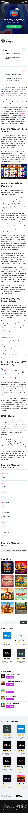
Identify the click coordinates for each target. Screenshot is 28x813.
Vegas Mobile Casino (21, 767)
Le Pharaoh (9, 689)
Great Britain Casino (21, 641)
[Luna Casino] (7, 656)
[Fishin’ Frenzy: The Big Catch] (3, 677)
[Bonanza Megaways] (3, 699)
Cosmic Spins (7, 784)
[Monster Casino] (7, 639)
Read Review (10, 677)
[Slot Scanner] (5, 2)
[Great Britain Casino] (21, 639)
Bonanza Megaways (11, 696)
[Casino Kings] (21, 656)
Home (3, 36)
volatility (11, 382)
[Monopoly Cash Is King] (3, 706)
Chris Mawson (9, 41)
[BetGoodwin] (21, 748)
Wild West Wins (21, 784)
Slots (7, 36)
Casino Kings (21, 658)
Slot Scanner (22, 113)
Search (23, 622)
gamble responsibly (21, 807)
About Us (5, 809)
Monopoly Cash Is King (12, 703)
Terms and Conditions (20, 809)
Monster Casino (6, 641)
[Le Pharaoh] (3, 692)
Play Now (14, 26)
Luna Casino (7, 658)
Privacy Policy (11, 809)
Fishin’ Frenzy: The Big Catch (14, 674)
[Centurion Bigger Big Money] (3, 684)
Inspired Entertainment (14, 22)
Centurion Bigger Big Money (14, 681)
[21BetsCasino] (7, 748)
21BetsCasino (7, 750)
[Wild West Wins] (21, 782)
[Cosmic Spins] (7, 782)
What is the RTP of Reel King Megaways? (14, 550)
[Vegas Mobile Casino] (21, 764)
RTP (5, 371)
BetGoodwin (21, 750)
